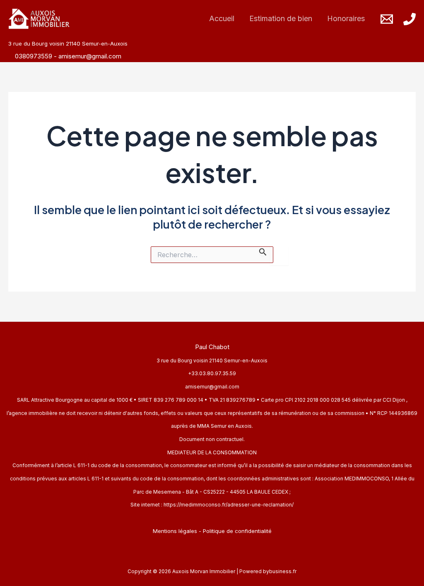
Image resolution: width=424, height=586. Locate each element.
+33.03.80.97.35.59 (212, 373)
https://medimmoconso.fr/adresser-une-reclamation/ (229, 505)
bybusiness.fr (279, 571)
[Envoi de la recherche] (263, 251)
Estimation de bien (280, 18)
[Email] (387, 19)
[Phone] (409, 19)
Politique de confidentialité (237, 531)
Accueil (221, 18)
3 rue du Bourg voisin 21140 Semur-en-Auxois (212, 360)
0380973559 (34, 56)
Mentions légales (175, 531)
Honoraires (346, 18)
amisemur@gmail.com (89, 56)
